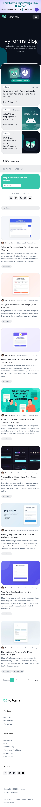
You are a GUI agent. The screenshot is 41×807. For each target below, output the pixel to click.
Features (7, 717)
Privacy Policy (8, 753)
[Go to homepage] (12, 701)
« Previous (6, 680)
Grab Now (37, 10)
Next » (36, 680)
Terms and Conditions (12, 750)
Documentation (9, 740)
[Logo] (10, 16)
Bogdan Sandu (10, 243)
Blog (5, 743)
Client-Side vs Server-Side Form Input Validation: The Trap (18, 421)
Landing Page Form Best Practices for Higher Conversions (17, 536)
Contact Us (8, 756)
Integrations (8, 721)
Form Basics (6, 267)
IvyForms (6, 87)
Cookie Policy (8, 747)
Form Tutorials (18, 671)
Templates (7, 724)
